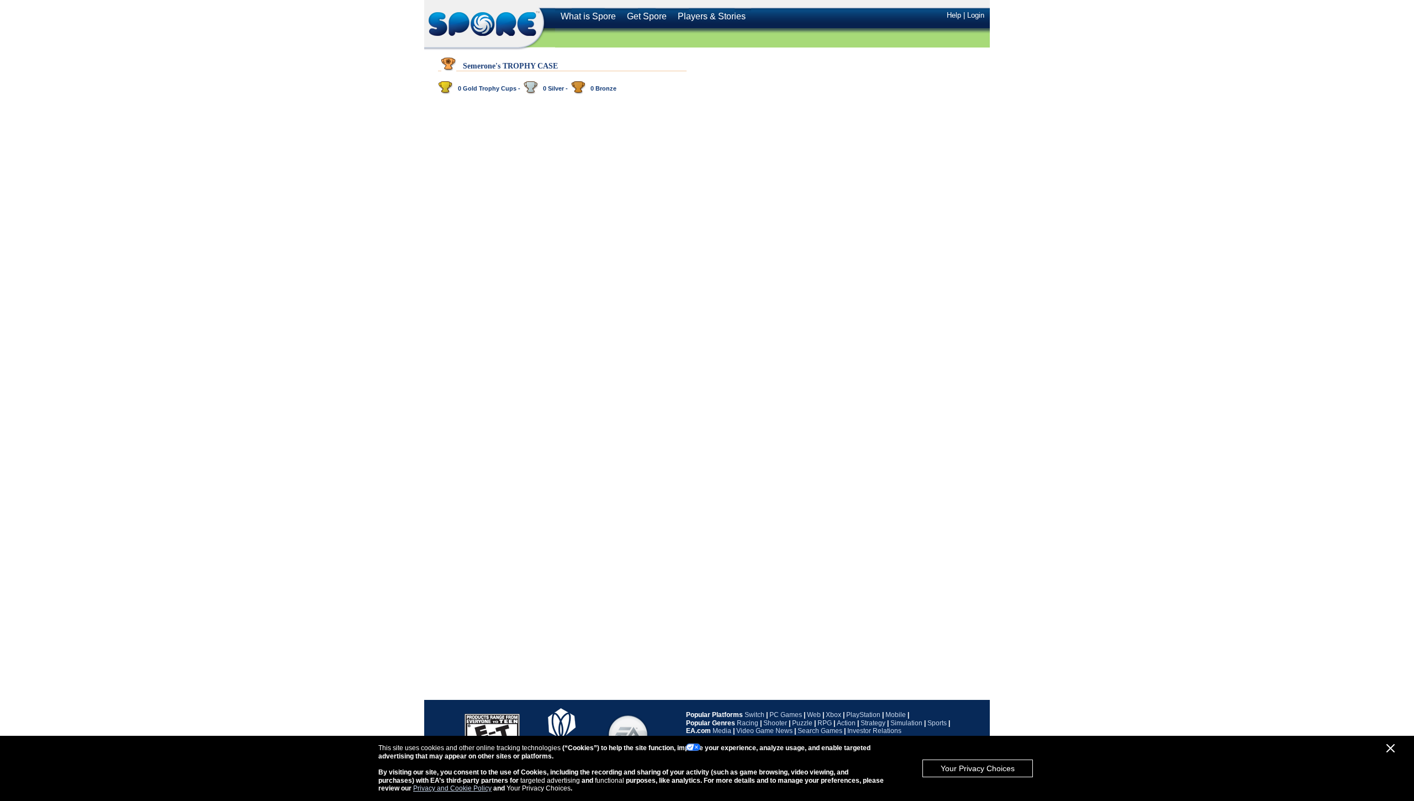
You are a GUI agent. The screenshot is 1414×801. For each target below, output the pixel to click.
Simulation (906, 723)
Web (814, 715)
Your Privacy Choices (978, 768)
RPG (824, 723)
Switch (754, 715)
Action (846, 723)
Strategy (873, 723)
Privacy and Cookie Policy (452, 788)
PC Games (785, 715)
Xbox (833, 715)
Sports (937, 723)
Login (975, 15)
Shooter (775, 723)
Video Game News (764, 731)
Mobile (895, 715)
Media (722, 731)
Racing (747, 723)
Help (954, 15)
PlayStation (863, 715)
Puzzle (802, 723)
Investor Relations (874, 731)
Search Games (820, 731)
